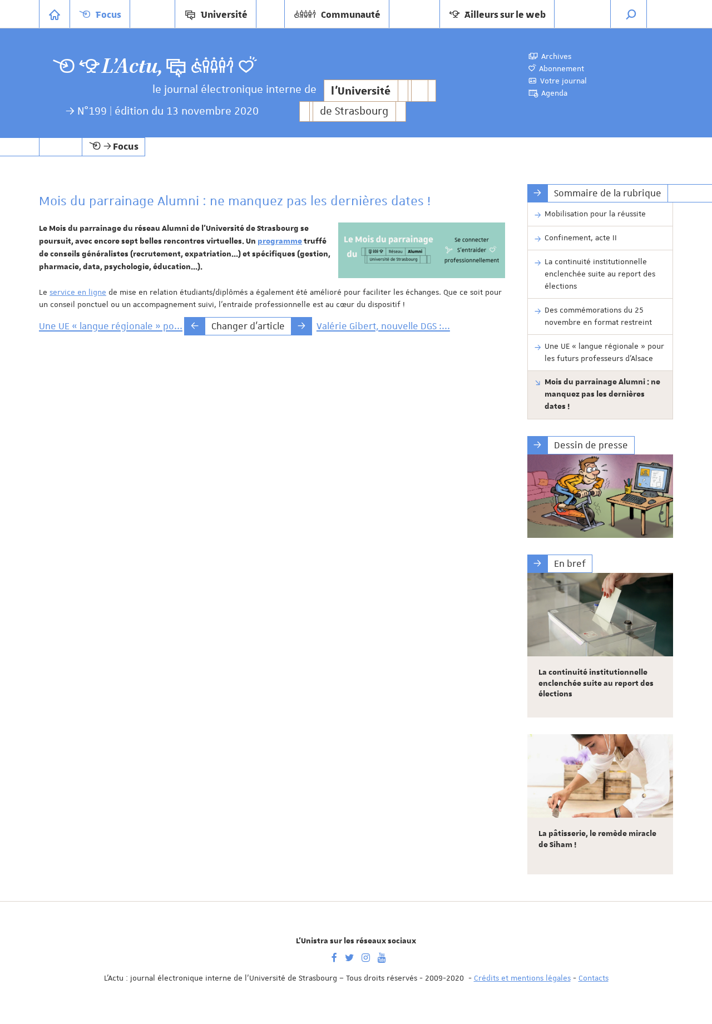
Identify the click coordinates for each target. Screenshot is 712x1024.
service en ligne (78, 292)
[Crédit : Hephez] (600, 496)
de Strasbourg (354, 111)
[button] (631, 14)
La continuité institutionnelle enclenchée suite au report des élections (600, 273)
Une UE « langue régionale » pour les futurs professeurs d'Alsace (604, 352)
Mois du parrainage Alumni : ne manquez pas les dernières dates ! (602, 394)
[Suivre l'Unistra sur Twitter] (349, 956)
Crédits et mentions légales (522, 978)
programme (280, 241)
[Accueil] (54, 14)
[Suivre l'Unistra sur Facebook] (334, 956)
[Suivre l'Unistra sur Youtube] (382, 956)
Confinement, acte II (581, 237)
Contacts (593, 978)
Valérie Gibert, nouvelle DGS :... (383, 326)
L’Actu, (132, 66)
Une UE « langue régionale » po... (110, 326)
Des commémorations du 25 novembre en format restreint (598, 316)
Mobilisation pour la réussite (595, 214)
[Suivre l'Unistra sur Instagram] (366, 956)
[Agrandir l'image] (421, 250)
